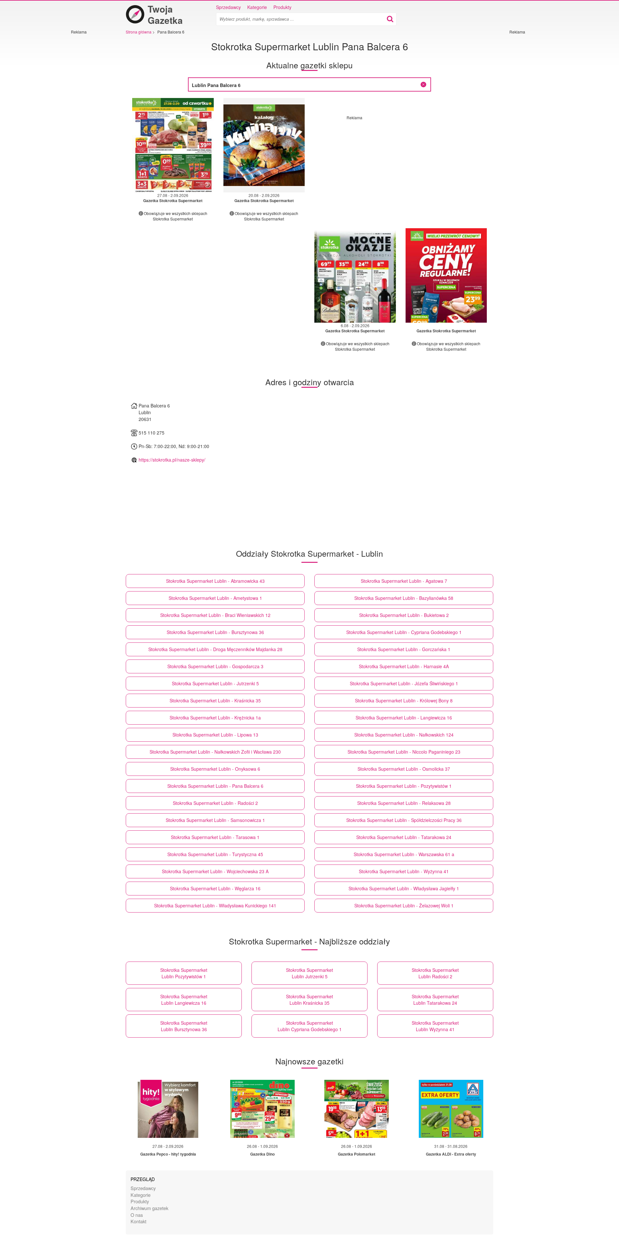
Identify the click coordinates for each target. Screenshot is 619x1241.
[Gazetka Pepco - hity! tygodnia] (168, 1109)
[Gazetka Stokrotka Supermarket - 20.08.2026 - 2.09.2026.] (264, 145)
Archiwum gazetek (149, 1208)
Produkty (282, 7)
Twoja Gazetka (165, 14)
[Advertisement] (90, 131)
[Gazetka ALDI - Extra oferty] (451, 1109)
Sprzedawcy (228, 7)
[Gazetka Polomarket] (356, 1109)
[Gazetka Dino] (262, 1109)
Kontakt (138, 1221)
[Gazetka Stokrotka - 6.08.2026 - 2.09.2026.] (355, 275)
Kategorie (257, 7)
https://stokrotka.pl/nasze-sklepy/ (172, 459)
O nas (137, 1214)
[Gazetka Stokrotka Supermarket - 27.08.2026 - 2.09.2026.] (173, 145)
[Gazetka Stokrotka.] (446, 275)
